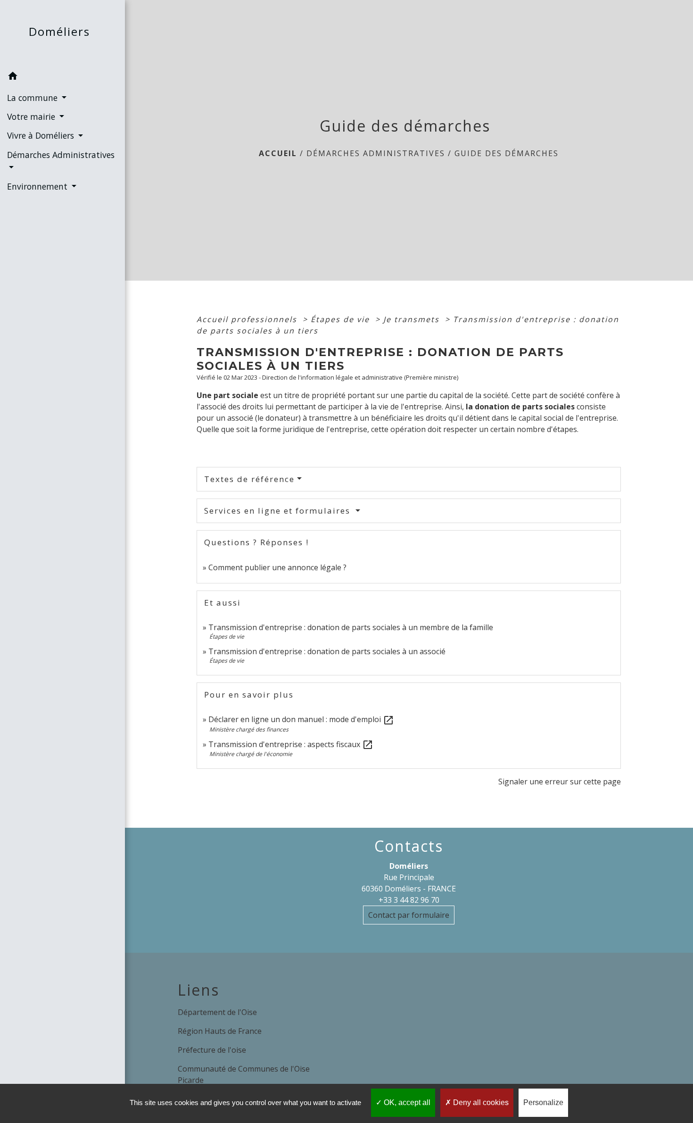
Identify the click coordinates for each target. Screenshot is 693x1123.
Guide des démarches (506, 153)
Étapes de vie (341, 319)
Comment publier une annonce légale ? (277, 567)
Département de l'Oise (217, 1012)
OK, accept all (406, 1102)
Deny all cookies (480, 1102)
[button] (62, 77)
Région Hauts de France (220, 1031)
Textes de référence (249, 479)
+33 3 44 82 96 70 (409, 900)
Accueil (278, 153)
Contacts (408, 846)
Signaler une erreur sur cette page (559, 781)
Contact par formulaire (408, 915)
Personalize (543, 1102)
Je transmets (412, 319)
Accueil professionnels (248, 319)
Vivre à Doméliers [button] (41, 135)
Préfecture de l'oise (212, 1050)
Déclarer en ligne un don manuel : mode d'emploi (301, 719)
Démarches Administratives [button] (61, 154)
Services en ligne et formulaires (278, 510)
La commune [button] (33, 97)
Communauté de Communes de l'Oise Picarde (244, 1074)
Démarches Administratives (375, 153)
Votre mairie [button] (32, 116)
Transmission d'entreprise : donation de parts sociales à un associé (327, 651)
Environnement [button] (38, 186)
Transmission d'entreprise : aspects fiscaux (290, 744)
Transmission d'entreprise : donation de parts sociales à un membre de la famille (350, 627)
